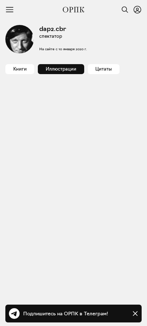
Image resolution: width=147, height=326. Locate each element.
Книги (20, 69)
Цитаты (103, 69)
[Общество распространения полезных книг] (73, 9)
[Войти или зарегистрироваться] (137, 9)
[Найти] (123, 9)
